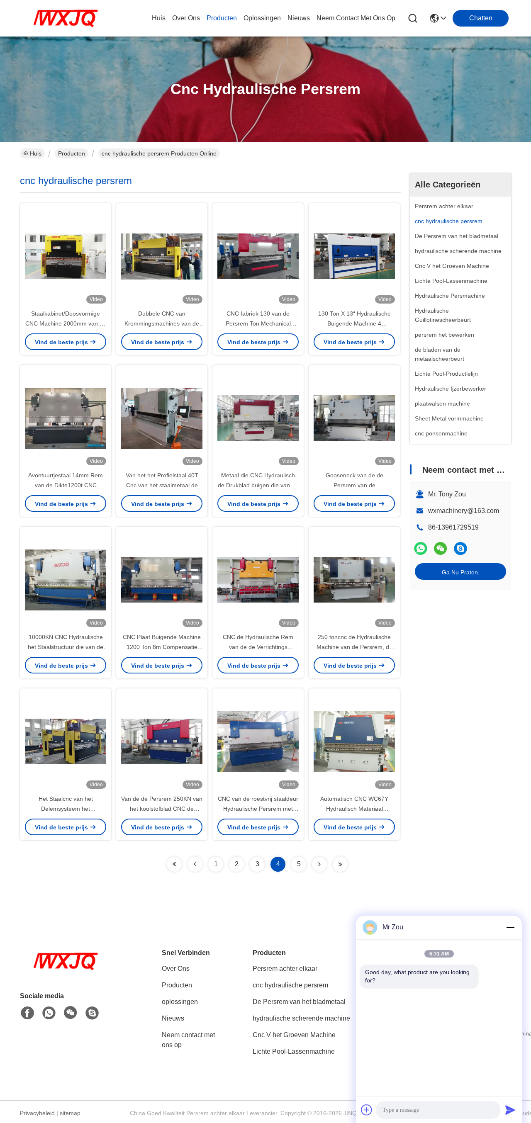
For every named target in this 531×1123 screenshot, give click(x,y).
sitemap (70, 1113)
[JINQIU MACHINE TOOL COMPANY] (65, 18)
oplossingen (262, 18)
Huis (159, 18)
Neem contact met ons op (188, 1039)
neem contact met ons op (356, 18)
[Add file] (367, 1110)
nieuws (298, 18)
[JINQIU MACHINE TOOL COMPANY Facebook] (27, 1013)
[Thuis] (65, 971)
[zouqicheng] (460, 548)
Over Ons (176, 968)
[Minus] (510, 927)
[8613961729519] (48, 1013)
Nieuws (173, 1018)
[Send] (510, 1110)
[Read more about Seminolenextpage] (174, 864)
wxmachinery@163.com (463, 510)
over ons (186, 18)
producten (222, 18)
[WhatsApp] (420, 548)
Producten (71, 153)
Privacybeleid (37, 1113)
